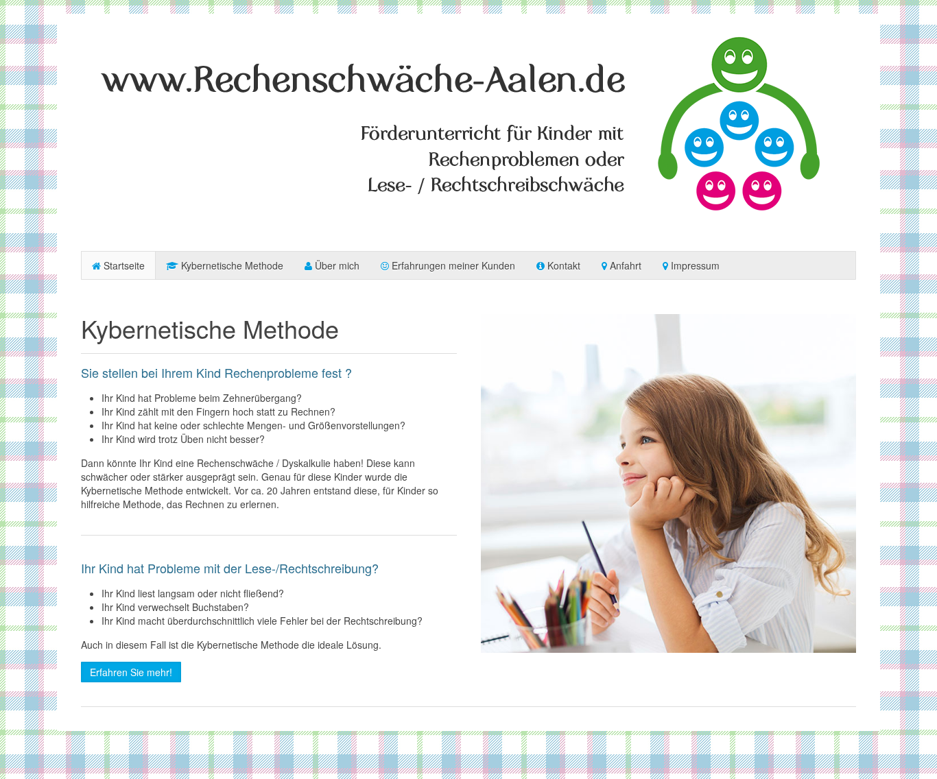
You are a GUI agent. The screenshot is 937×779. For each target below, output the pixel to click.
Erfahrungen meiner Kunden (452, 265)
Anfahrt (624, 265)
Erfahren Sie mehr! (131, 672)
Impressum (694, 265)
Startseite (123, 265)
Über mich (335, 265)
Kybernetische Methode (230, 265)
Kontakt (562, 265)
